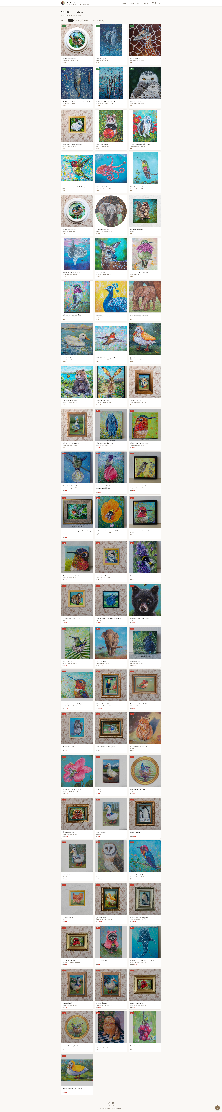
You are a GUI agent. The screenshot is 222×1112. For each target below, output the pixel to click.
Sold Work (107, 1106)
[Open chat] (217, 1107)
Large (78, 20)
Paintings (132, 3)
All (70, 20)
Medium (87, 20)
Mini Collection (98, 20)
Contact (146, 3)
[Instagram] (153, 3)
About (124, 3)
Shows (139, 3)
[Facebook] (155, 3)
